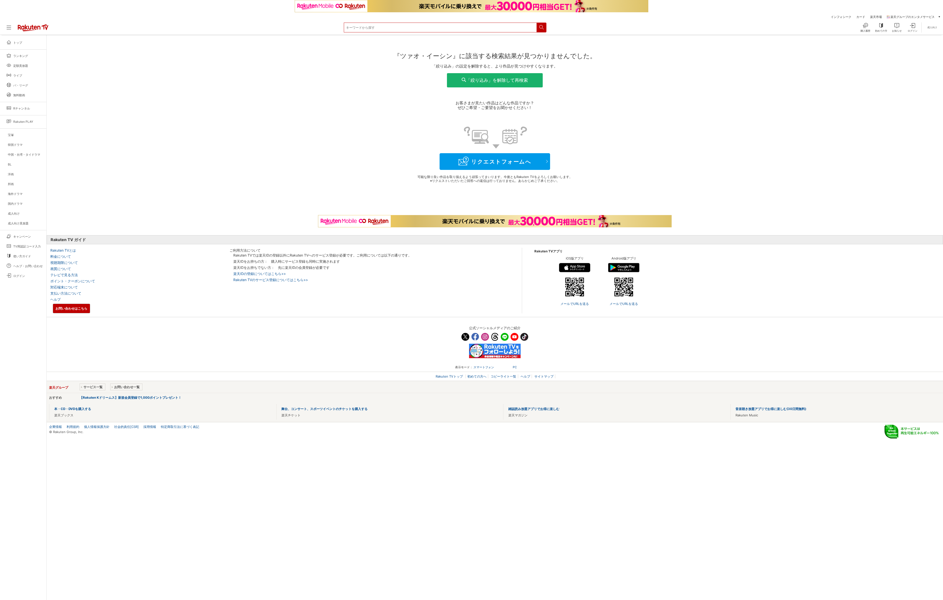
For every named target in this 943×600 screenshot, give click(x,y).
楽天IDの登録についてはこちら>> (259, 274)
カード (860, 17)
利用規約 (73, 427)
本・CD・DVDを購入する (72, 409)
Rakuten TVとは (63, 250)
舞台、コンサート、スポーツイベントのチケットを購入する (324, 409)
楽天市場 (876, 17)
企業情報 (55, 427)
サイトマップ (544, 376)
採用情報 (149, 427)
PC (515, 367)
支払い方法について (65, 293)
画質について (60, 269)
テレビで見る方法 (64, 275)
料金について (60, 256)
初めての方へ (476, 376)
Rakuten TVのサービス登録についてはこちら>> (270, 280)
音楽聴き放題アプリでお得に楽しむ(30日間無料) (770, 409)
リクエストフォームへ (501, 161)
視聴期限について (64, 262)
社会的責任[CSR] (126, 427)
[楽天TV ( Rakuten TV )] (33, 29)
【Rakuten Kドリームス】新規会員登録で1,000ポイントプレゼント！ (130, 397)
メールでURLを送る (574, 304)
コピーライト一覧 (503, 376)
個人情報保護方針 (97, 427)
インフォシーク (841, 17)
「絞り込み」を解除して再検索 (497, 80)
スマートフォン (483, 367)
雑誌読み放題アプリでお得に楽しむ (533, 409)
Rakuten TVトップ (450, 376)
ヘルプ (55, 299)
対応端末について (64, 287)
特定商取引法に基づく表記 (180, 427)
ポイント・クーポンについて (72, 281)
